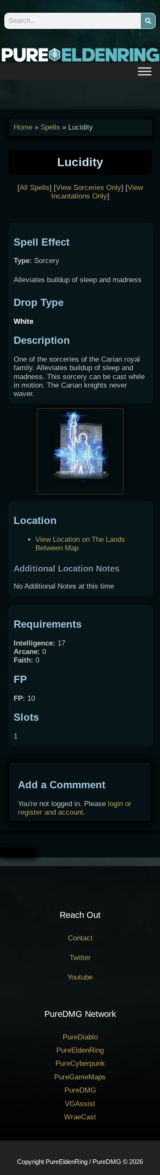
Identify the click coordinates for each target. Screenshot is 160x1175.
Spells (50, 127)
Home (23, 127)
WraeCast (80, 1117)
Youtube (80, 977)
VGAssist (80, 1104)
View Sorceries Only (88, 188)
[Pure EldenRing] (80, 54)
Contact (80, 938)
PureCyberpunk (80, 1063)
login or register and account (74, 808)
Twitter (80, 958)
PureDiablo (80, 1037)
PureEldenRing (80, 1050)
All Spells (34, 188)
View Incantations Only (97, 192)
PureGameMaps (80, 1077)
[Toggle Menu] (144, 71)
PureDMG (80, 1090)
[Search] (148, 20)
